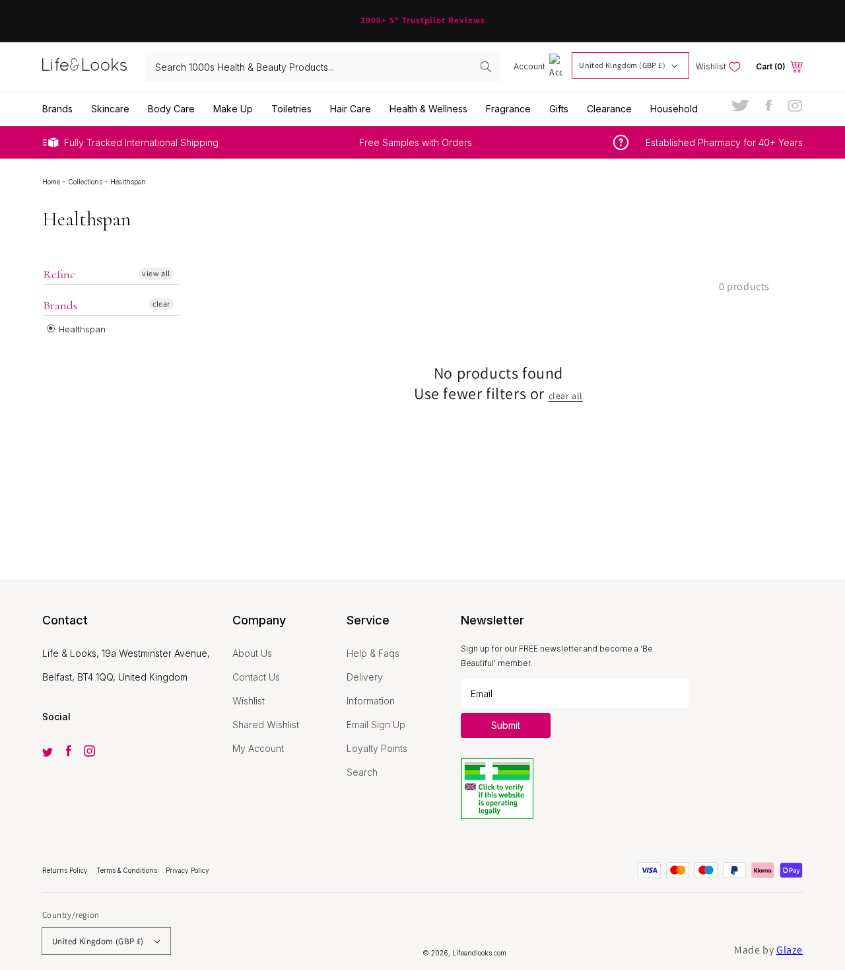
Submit (505, 725)
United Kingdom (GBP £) (622, 65)
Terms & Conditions (127, 870)
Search (362, 772)
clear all (566, 396)
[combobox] (323, 67)
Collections (86, 182)
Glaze (789, 950)
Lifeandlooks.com (479, 953)
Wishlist (248, 700)
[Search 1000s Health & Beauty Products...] (485, 66)
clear (161, 304)
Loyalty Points (377, 748)
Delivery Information (371, 688)
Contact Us (256, 677)
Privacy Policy (187, 870)
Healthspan (81, 329)
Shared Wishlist (265, 724)
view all (156, 273)
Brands (60, 305)
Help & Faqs (373, 653)
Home (52, 182)
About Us (252, 653)
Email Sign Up (376, 724)
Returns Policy (66, 870)
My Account (258, 748)
